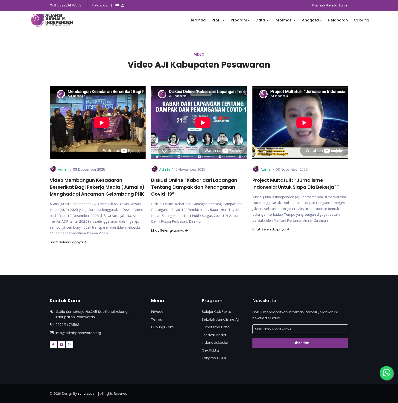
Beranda (198, 20)
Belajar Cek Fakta (216, 311)
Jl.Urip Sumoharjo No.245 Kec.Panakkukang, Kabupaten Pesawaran (92, 314)
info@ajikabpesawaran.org (78, 332)
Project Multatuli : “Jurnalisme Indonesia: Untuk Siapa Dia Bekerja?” (295, 183)
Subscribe (300, 342)
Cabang (361, 20)
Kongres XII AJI (214, 357)
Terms (156, 319)
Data (261, 20)
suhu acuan (87, 393)
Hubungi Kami (162, 327)
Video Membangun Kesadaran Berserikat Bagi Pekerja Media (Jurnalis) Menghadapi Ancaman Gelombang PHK (97, 187)
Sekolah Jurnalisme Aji (220, 319)
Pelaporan (338, 20)
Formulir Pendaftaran (330, 5)
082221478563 (69, 5)
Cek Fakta (210, 350)
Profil (217, 20)
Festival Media (214, 334)
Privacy (157, 311)
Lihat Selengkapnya (66, 242)
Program (239, 20)
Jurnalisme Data (216, 327)
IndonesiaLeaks (215, 342)
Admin (63, 169)
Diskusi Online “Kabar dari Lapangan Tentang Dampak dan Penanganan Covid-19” (194, 187)
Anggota (311, 20)
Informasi (284, 20)
